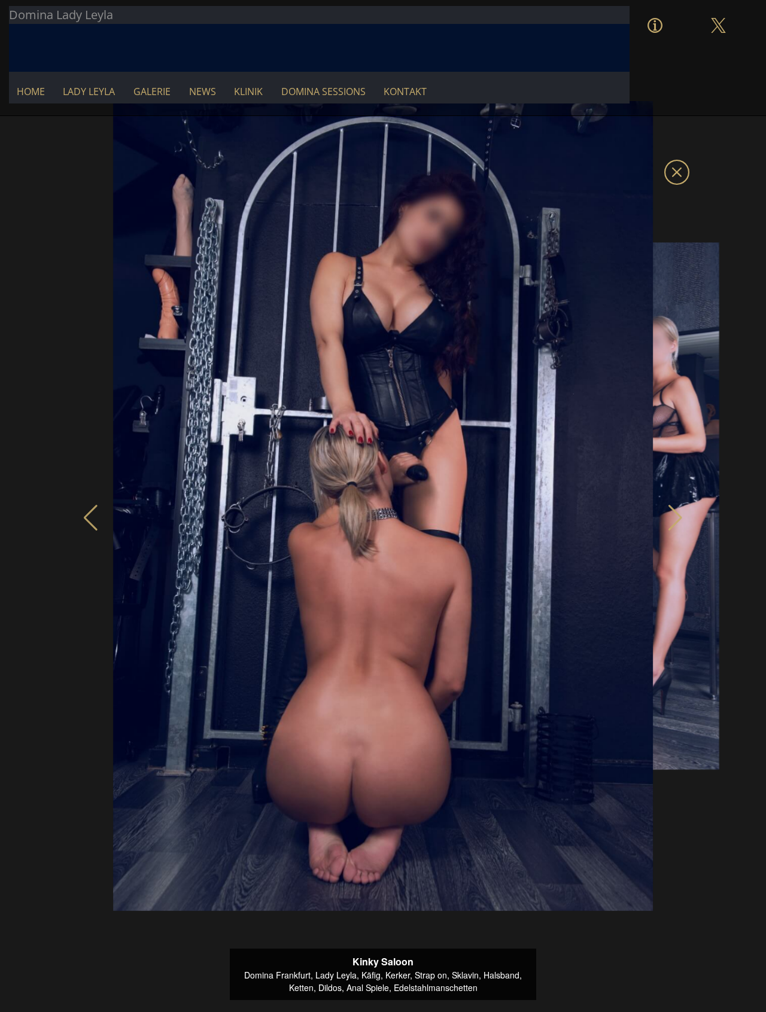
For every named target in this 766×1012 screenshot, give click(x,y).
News (202, 91)
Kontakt (405, 91)
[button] (91, 518)
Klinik (248, 91)
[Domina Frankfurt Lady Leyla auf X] (718, 13)
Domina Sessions (323, 91)
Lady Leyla (89, 91)
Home (31, 91)
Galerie (152, 91)
